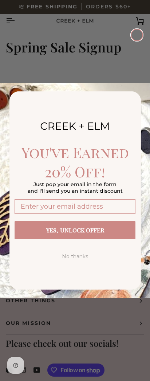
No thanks (75, 256)
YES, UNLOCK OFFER (75, 230)
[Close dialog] (137, 35)
